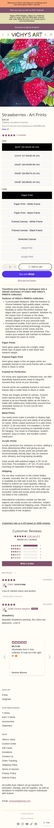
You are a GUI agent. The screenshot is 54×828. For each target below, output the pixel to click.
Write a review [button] (27, 564)
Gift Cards (7, 748)
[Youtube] (27, 823)
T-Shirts (6, 713)
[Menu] (3, 34)
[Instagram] (22, 823)
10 (37, 104)
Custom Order (9, 743)
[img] (8, 580)
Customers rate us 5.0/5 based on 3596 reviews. (26, 523)
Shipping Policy (9, 765)
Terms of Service (10, 769)
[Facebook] (18, 823)
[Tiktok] (31, 823)
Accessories (8, 721)
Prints (5, 695)
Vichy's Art (29, 814)
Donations (7, 752)
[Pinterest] (35, 823)
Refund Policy (9, 777)
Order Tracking (9, 760)
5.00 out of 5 (33, 536)
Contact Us (7, 756)
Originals (6, 699)
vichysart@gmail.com (19, 801)
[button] (16, 545)
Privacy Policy (9, 773)
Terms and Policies (27, 818)
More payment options (27, 280)
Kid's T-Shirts (8, 717)
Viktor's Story (8, 739)
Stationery (7, 725)
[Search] (8, 34)
